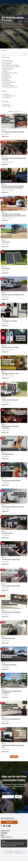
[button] (25, 54)
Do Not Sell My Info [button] (17, 852)
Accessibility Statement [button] (7, 853)
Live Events (4, 832)
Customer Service (6, 837)
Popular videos (5, 830)
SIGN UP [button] (18, 796)
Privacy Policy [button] (9, 852)
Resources (4, 834)
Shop (2, 835)
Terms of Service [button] (23, 851)
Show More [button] (14, 756)
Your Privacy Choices (18, 853)
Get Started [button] (9, 822)
